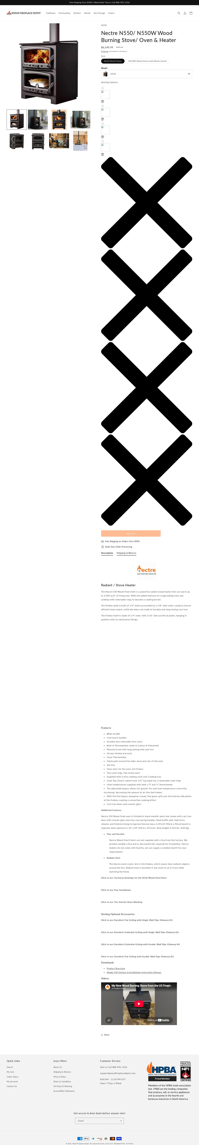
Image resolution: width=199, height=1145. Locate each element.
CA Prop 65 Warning (62, 1086)
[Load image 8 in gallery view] (80, 141)
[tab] (107, 553)
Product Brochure (116, 968)
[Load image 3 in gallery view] (59, 120)
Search (10, 1067)
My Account (12, 1081)
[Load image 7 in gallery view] (59, 141)
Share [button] (106, 1035)
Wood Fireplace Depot (80, 1143)
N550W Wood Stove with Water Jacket (149, 62)
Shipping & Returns (62, 1072)
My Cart (10, 1072)
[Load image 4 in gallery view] (80, 120)
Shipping (104, 51)
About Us (57, 1067)
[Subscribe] (121, 1121)
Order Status (12, 1077)
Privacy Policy (59, 1077)
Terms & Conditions (62, 1081)
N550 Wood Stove (114, 62)
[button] (179, 13)
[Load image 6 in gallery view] (38, 141)
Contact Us (12, 1086)
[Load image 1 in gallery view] (17, 120)
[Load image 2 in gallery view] (38, 120)
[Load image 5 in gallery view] (17, 141)
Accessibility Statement (64, 1091)
